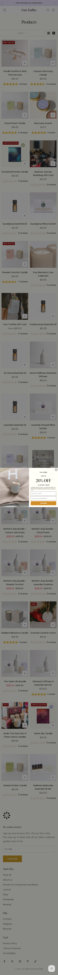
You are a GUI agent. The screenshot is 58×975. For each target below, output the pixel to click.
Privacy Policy (54, 489)
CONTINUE (43, 503)
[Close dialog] (56, 470)
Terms (32, 490)
